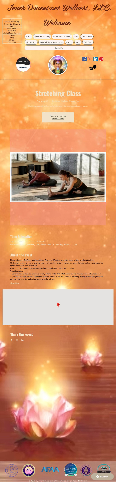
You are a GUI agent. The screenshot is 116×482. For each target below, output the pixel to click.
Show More (14, 283)
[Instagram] (90, 59)
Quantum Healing (12, 22)
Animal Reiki (12, 29)
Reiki (12, 26)
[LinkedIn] (95, 59)
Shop (12, 38)
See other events (58, 118)
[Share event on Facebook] (11, 340)
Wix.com (84, 481)
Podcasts (12, 42)
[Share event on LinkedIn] (22, 340)
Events (12, 35)
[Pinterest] (101, 59)
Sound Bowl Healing (12, 24)
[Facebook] (84, 59)
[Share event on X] (17, 340)
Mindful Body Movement (12, 33)
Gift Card (12, 40)
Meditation (12, 31)
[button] (92, 67)
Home (12, 20)
